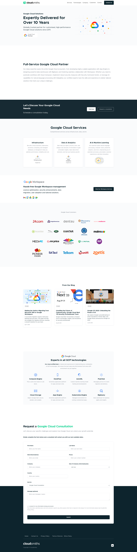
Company (30, 463)
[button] (69, 2)
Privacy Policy (30, 509)
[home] (31, 3)
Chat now (91, 109)
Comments (26, 442)
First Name (30, 445)
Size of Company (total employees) (78, 463)
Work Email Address (33, 454)
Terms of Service (57, 536)
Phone (71, 454)
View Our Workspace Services (103, 189)
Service (29, 482)
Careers (99, 2)
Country (29, 473)
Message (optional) (32, 491)
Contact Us (109, 2)
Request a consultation (105, 109)
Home (26, 536)
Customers (93, 2)
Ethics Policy (68, 536)
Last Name (72, 445)
